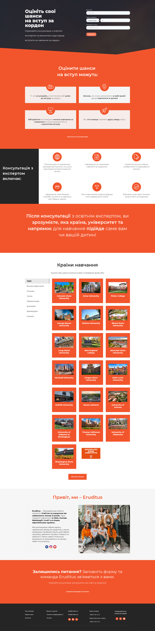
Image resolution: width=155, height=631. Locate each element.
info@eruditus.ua (73, 614)
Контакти (28, 618)
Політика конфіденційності (55, 614)
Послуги (49, 618)
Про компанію (29, 611)
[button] (77, 137)
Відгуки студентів (52, 611)
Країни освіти (29, 614)
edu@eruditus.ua (73, 611)
